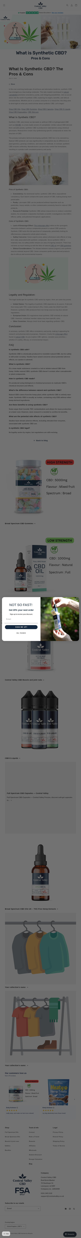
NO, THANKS (21, 633)
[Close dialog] (77, 599)
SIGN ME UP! (21, 627)
